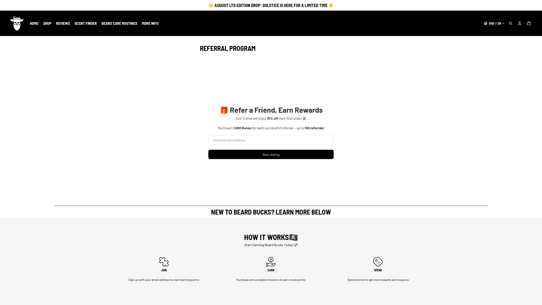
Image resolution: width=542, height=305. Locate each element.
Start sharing (271, 154)
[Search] (510, 23)
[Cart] (529, 23)
